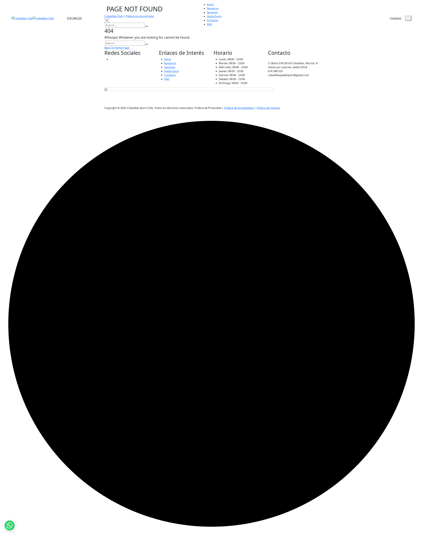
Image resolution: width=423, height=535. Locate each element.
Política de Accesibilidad (239, 108)
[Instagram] (111, 59)
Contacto (212, 20)
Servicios (212, 12)
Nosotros (213, 8)
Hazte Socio (214, 16)
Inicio (210, 4)
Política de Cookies (268, 108)
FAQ (209, 24)
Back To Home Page (116, 48)
